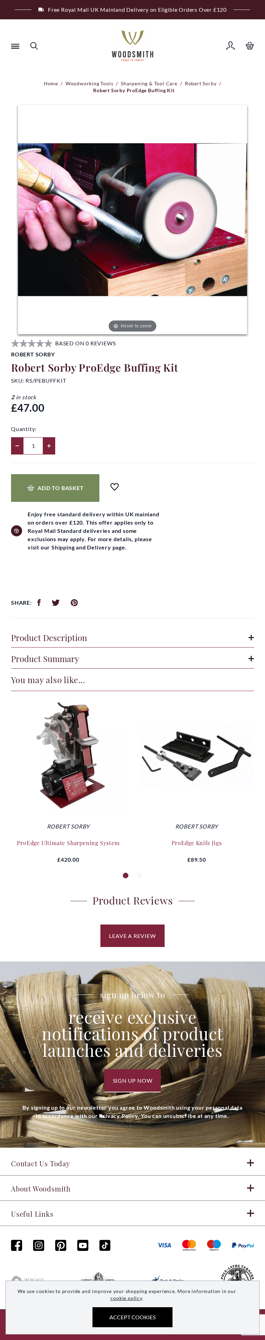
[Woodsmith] (132, 45)
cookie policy (126, 1298)
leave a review (132, 935)
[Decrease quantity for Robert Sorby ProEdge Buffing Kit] (17, 445)
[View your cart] (250, 45)
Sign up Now (133, 1080)
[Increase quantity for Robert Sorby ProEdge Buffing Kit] (49, 445)
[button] (125, 875)
